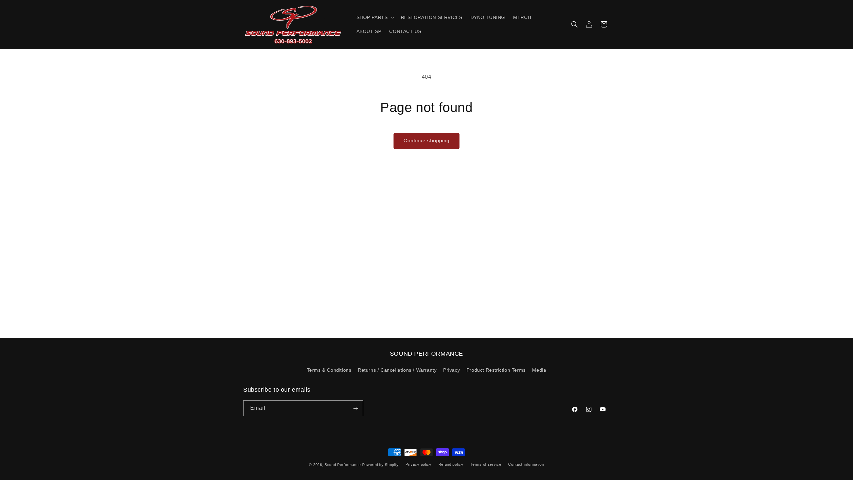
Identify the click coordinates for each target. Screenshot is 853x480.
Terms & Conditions (329, 370)
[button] (375, 17)
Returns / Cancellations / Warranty (397, 370)
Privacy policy (418, 464)
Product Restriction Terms (496, 370)
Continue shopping (426, 140)
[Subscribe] (355, 408)
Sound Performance (343, 465)
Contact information (526, 464)
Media (539, 370)
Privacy (451, 370)
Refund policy (450, 464)
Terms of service (485, 464)
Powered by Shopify (380, 465)
